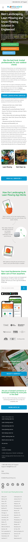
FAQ (2, 471)
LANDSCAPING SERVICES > (10, 44)
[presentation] (2, 160)
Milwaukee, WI (17, 506)
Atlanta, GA (4, 499)
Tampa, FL (16, 536)
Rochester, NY (17, 526)
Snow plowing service (7, 429)
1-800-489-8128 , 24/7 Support (19, 2)
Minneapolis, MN (18, 508)
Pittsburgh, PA (17, 522)
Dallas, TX (3, 522)
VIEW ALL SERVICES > (14, 178)
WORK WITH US (14, 407)
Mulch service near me (7, 440)
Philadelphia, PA (18, 519)
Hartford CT (4, 538)
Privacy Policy (5, 473)
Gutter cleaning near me (8, 436)
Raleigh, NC (17, 524)
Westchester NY (18, 538)
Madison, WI (17, 503)
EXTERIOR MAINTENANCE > (10, 48)
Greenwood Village (5, 89)
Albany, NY (4, 496)
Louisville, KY (17, 501)
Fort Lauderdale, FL (6, 531)
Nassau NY (16, 510)
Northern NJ (17, 512)
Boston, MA (4, 506)
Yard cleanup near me (7, 433)
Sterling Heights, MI (19, 531)
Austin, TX (3, 503)
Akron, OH (3, 501)
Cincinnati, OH (4, 515)
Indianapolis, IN (18, 496)
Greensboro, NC (5, 536)
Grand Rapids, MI (5, 533)
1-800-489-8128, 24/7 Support (9, 464)
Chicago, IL (4, 512)
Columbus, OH (4, 519)
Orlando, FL (17, 517)
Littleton (21, 88)
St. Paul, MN (17, 529)
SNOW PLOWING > (9, 52)
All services (5, 443)
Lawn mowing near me (8, 419)
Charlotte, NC (4, 510)
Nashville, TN (17, 515)
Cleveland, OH (4, 517)
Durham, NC (4, 529)
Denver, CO (4, 524)
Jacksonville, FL (18, 499)
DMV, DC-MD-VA (5, 526)
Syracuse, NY (17, 533)
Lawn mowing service (7, 422)
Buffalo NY (4, 508)
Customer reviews (6, 450)
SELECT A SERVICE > (14, 374)
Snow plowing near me (8, 426)
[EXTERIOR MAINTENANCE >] (10, 47)
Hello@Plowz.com (11, 466)
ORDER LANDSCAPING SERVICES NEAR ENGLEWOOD (13, 96)
